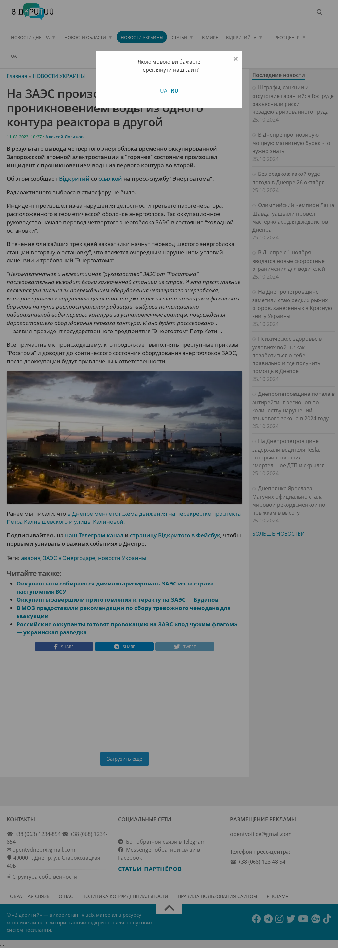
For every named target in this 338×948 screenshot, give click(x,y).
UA (163, 90)
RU (174, 90)
